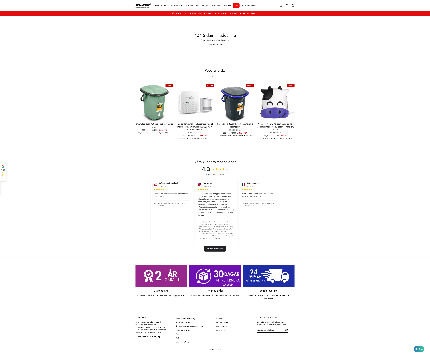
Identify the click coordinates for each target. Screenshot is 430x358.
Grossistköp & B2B (183, 330)
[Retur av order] (215, 276)
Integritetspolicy (222, 326)
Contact (179, 334)
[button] (419, 349)
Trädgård (205, 5)
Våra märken (160, 5)
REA (236, 5)
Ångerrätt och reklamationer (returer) (189, 326)
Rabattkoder (221, 330)
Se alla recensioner (215, 248)
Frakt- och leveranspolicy (185, 319)
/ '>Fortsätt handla (215, 44)
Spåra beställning (248, 5)
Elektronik (216, 5)
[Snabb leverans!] (269, 276)
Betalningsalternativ (183, 322)
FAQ (177, 338)
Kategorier (176, 5)
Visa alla (215, 76)
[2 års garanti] (161, 276)
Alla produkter (192, 5)
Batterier (227, 5)
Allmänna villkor (222, 322)
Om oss (219, 319)
